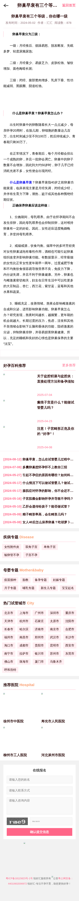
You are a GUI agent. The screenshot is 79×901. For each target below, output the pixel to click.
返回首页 (69, 5)
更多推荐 (69, 365)
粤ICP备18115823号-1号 (19, 878)
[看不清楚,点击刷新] (17, 821)
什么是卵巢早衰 (21, 182)
